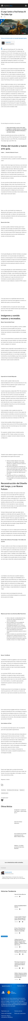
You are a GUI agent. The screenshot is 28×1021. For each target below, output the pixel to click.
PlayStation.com (5, 1011)
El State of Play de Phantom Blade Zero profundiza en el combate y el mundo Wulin (20, 929)
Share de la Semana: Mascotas (20, 894)
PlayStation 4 (22, 790)
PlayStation (8, 5)
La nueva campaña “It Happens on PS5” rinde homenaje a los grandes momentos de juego (20, 918)
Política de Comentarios (20, 1013)
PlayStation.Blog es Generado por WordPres (7, 1016)
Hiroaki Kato (8, 42)
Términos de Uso (18, 1011)
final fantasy (3, 790)
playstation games (4, 793)
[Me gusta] (19, 896)
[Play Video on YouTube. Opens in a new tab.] (24, 33)
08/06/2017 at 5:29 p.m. (9, 873)
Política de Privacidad (6, 1013)
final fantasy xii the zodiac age (12, 790)
